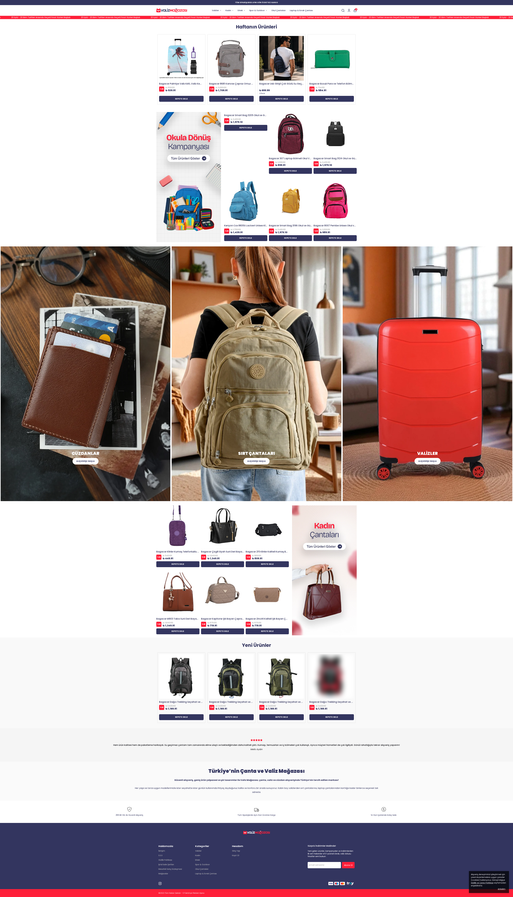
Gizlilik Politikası (165, 860)
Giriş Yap (236, 851)
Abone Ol (348, 865)
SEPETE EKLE (181, 98)
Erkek (240, 10)
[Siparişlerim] (349, 10)
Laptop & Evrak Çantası (301, 10)
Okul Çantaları (278, 10)
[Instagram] (160, 883)
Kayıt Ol (235, 855)
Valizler (215, 10)
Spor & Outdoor (257, 10)
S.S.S (160, 855)
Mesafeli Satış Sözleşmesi (170, 869)
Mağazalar (163, 873)
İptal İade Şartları (166, 864)
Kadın (228, 10)
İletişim (161, 851)
